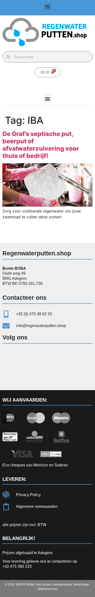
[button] (48, 6)
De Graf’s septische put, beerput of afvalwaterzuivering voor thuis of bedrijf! (40, 144)
